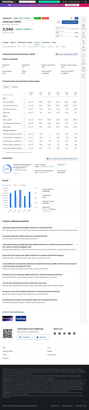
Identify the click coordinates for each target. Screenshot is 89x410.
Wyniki (57, 46)
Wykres (13, 42)
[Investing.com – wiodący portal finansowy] (9, 2)
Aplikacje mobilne (8, 351)
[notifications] (82, 1)
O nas (49, 347)
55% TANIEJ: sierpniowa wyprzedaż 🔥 (49, 1)
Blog (4, 347)
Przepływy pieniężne (33, 46)
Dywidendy (51, 46)
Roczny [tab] (6, 87)
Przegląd (5, 42)
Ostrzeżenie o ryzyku (81, 405)
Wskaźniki (43, 46)
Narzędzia (6, 358)
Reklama (49, 351)
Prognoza (63, 46)
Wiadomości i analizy (25, 42)
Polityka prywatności (67, 405)
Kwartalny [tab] (15, 87)
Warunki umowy (55, 405)
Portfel (5, 354)
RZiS (19, 46)
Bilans (24, 46)
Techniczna (46, 42)
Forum (54, 42)
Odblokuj (74, 28)
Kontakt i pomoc (51, 354)
